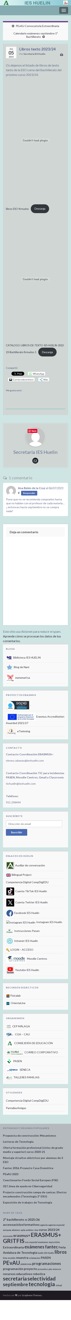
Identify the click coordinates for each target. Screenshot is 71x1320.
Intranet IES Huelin (26, 940)
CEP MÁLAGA (21, 1026)
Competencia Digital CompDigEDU (27, 882)
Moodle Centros (36, 958)
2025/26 (34, 1219)
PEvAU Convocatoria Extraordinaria (37, 26)
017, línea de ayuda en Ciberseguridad (27, 1186)
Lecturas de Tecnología (18, 1141)
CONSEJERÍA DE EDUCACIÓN (33, 1043)
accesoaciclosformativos (21, 1224)
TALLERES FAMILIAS (26, 1077)
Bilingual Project (21, 874)
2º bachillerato (13, 1219)
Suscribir (16, 832)
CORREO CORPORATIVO (41, 1052)
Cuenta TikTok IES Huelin (31, 891)
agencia (44, 1225)
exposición (54, 1242)
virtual (59, 1285)
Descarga (40, 208)
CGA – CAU (22, 1034)
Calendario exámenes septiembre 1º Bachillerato (35, 35)
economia (8, 1236)
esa (27, 1242)
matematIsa (22, 677)
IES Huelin (49, 1253)
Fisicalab (15, 995)
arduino (30, 1230)
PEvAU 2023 (10, 1174)
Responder (29, 493)
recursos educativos (17, 1274)
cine (36, 1230)
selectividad (41, 1278)
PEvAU (11, 1262)
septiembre (15, 1284)
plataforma (26, 1264)
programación (13, 1269)
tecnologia (42, 1284)
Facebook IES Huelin (26, 912)
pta (50, 1269)
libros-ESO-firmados (17, 208)
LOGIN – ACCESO (21, 949)
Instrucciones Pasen (27, 930)
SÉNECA (24, 1069)
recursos (56, 1269)
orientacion (34, 1258)
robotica (39, 1274)
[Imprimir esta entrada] (61, 54)
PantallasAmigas (16, 1108)
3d (26, 1220)
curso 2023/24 (49, 1229)
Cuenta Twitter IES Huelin (31, 902)
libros (60, 1252)
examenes (43, 1242)
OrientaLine (17, 1003)
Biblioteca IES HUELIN (27, 657)
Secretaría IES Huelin (34, 53)
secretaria (15, 1278)
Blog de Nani (21, 667)
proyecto (30, 1269)
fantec (51, 1246)
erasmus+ (21, 1235)
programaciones (46, 1263)
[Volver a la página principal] (35, 2)
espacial (33, 1242)
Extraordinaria (13, 1247)
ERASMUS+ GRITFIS (32, 1237)
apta (23, 1230)
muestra (22, 1257)
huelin (41, 1253)
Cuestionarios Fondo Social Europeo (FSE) (30, 1180)
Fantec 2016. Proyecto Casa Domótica (28, 1168)
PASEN (17, 1061)
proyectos (43, 1269)
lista (5, 1258)
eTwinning (23, 731)
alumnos (16, 1230)
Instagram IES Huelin (49, 922)
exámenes (34, 1246)
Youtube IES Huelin (27, 970)
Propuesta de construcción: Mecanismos (29, 1135)
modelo (12, 1258)
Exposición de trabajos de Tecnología (27, 1202)
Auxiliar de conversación (30, 865)
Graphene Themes (32, 1295)
